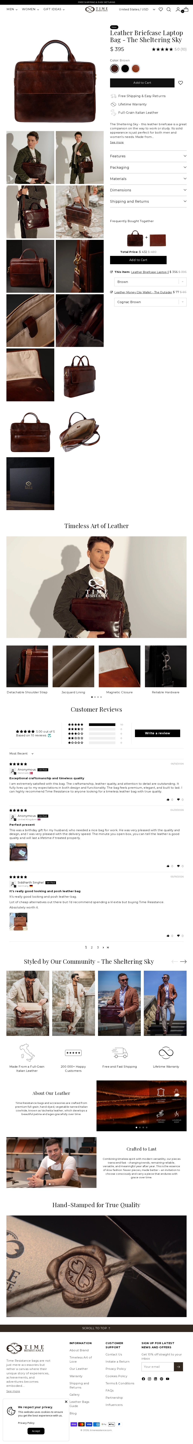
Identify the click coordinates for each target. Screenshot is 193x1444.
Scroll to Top (94, 1328)
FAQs (110, 1390)
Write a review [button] (157, 733)
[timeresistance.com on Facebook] (144, 1379)
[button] (76, 724)
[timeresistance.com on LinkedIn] (156, 1379)
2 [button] (92, 947)
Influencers (114, 1405)
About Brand (79, 1350)
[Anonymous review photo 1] (18, 852)
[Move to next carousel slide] (183, 961)
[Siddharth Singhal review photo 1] (18, 922)
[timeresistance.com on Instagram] (150, 1379)
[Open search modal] (168, 9)
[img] (18, 764)
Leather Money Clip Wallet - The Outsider (143, 292)
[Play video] (51, 1163)
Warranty (76, 1376)
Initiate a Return (118, 1361)
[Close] (66, 1402)
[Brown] (114, 68)
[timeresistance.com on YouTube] (168, 1379)
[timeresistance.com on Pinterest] (162, 1379)
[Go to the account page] (176, 9)
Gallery (75, 1394)
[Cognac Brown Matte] (135, 68)
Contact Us (114, 1354)
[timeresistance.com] (96, 9)
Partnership (114, 1397)
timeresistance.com (101, 1430)
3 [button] (98, 947)
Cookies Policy (116, 1376)
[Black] (125, 68)
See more (117, 142)
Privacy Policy (116, 1369)
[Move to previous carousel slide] (175, 961)
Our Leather (79, 1369)
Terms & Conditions (120, 1383)
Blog (73, 1413)
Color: (120, 60)
